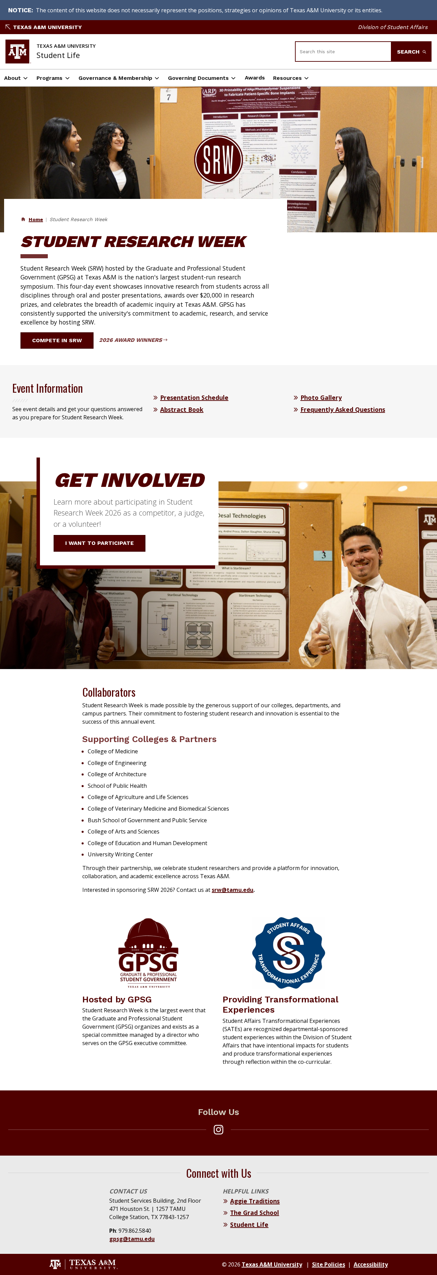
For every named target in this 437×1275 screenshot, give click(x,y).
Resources (287, 78)
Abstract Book (181, 409)
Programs (49, 78)
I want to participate (99, 543)
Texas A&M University (47, 27)
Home (36, 219)
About (12, 78)
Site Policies (328, 1264)
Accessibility (371, 1264)
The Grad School (254, 1212)
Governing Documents (198, 78)
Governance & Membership (115, 78)
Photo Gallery (321, 397)
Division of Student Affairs (392, 27)
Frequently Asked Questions (342, 409)
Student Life (249, 1224)
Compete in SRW (57, 340)
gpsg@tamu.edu (132, 1239)
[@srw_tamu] (218, 1129)
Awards (255, 77)
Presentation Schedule (194, 397)
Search (409, 51)
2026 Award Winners (130, 340)
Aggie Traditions (255, 1201)
